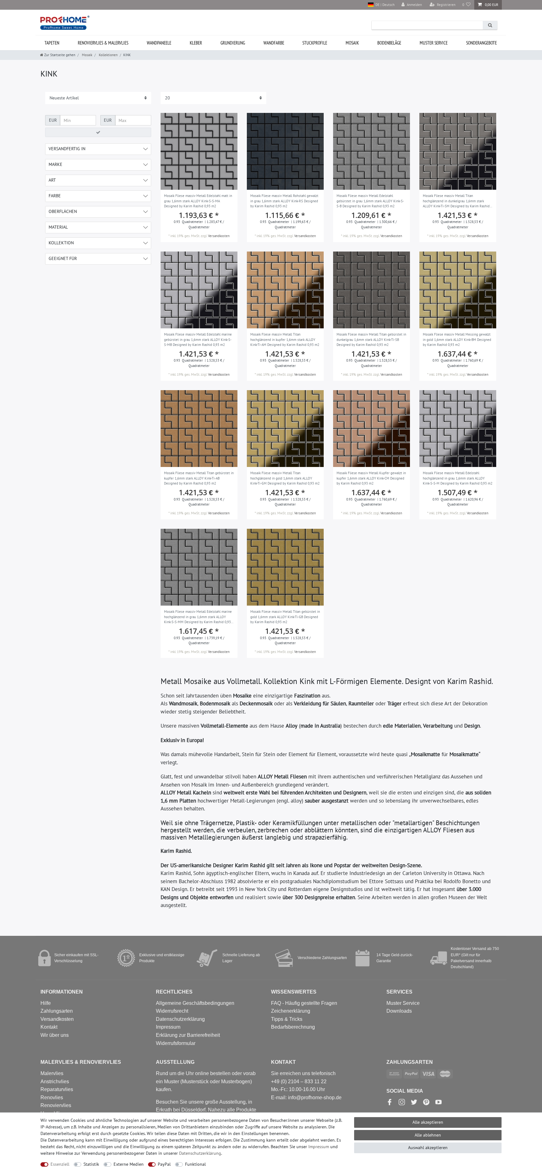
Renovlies (51, 1097)
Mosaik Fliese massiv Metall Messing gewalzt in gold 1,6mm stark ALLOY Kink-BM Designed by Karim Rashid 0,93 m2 (457, 339)
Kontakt (48, 1027)
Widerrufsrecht (172, 1011)
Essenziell (59, 1164)
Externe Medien (129, 1164)
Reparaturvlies (56, 1089)
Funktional (195, 1164)
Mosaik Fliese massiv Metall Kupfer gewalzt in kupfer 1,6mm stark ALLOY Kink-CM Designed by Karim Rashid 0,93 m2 (371, 478)
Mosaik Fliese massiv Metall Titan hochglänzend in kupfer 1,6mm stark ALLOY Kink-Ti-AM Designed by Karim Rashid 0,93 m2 (284, 339)
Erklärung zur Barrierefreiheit (188, 1035)
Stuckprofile (314, 43)
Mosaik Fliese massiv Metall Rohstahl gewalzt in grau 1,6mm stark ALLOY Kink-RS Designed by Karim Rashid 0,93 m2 (284, 201)
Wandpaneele (159, 43)
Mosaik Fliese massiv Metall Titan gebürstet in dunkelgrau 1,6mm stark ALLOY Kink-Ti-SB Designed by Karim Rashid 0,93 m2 (371, 339)
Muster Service (403, 1003)
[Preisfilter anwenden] (98, 132)
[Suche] (490, 25)
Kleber (196, 43)
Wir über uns (54, 1035)
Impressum (168, 1027)
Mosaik (352, 43)
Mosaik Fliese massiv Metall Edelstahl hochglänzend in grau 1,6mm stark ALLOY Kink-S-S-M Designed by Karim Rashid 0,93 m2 (457, 478)
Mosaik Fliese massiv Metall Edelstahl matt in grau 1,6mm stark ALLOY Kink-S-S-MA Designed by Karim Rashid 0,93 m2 (198, 201)
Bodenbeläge (389, 43)
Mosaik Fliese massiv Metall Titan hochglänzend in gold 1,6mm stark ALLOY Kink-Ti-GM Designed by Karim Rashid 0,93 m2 (285, 478)
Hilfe (45, 1003)
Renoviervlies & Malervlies (103, 43)
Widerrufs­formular (175, 1043)
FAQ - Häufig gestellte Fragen (304, 1003)
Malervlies (51, 1073)
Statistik (91, 1164)
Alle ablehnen (428, 1135)
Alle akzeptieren (427, 1122)
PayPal (164, 1164)
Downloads (399, 1011)
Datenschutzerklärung (180, 1019)
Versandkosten (219, 236)
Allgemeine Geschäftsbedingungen (195, 1003)
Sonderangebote (481, 43)
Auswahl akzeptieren (428, 1147)
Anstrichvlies (54, 1081)
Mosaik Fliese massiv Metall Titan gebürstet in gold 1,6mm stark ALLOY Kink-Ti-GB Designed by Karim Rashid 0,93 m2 (285, 616)
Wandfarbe (273, 43)
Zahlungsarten (56, 1011)
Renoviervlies (55, 1105)
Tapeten (52, 43)
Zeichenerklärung (290, 1011)
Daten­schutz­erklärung (200, 1153)
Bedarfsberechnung (293, 1027)
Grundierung (233, 43)
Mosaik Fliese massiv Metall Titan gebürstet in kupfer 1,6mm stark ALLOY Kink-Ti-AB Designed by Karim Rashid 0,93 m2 (199, 478)
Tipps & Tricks (286, 1019)
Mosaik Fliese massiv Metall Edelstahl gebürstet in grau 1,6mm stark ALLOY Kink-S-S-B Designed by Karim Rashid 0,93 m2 (370, 201)
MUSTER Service (434, 43)
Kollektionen (108, 55)
